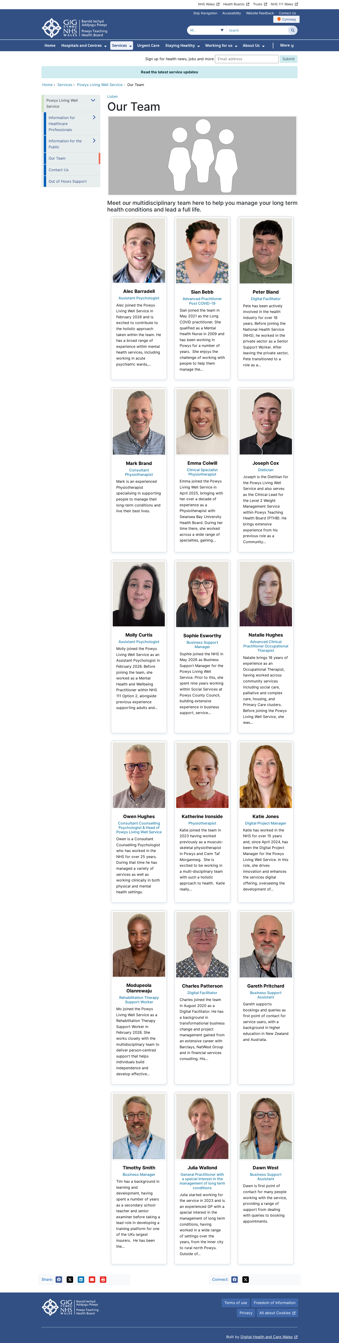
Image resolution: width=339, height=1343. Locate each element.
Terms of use (235, 1302)
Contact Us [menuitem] (58, 169)
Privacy (246, 1312)
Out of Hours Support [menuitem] (68, 181)
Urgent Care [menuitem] (148, 45)
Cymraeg (289, 19)
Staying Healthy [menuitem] (180, 45)
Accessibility (231, 13)
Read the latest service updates (169, 72)
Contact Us (287, 13)
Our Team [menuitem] (57, 158)
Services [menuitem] (119, 45)
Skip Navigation (205, 13)
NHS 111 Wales (282, 4)
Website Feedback (260, 13)
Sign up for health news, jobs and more (179, 59)
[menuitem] (105, 46)
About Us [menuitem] (251, 45)
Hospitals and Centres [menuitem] (81, 45)
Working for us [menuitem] (218, 45)
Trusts (257, 4)
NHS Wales (206, 4)
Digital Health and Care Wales (267, 1336)
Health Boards (233, 4)
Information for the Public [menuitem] (65, 144)
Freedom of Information (274, 1302)
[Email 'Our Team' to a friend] (92, 1279)
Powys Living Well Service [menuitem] (62, 103)
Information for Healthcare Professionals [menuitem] (62, 123)
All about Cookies (275, 1312)
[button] (58, 1279)
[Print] (103, 1279)
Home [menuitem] (50, 45)
